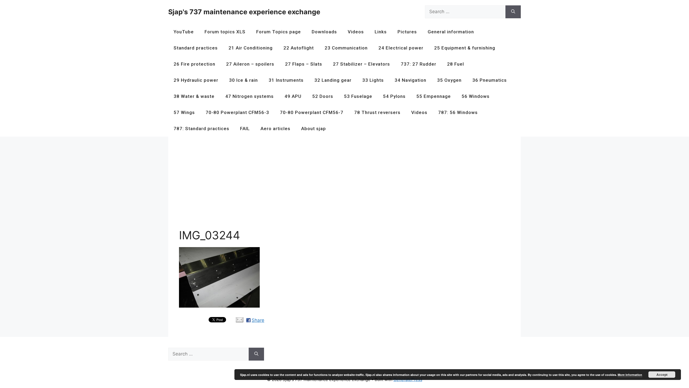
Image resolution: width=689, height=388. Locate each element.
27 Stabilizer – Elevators (361, 64)
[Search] (513, 11)
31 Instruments (286, 80)
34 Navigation (410, 80)
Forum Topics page (278, 31)
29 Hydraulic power (196, 80)
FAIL (245, 128)
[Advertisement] (340, 185)
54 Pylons (394, 96)
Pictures (407, 31)
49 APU (292, 96)
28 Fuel (455, 64)
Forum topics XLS (225, 31)
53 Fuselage (358, 96)
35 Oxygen (449, 80)
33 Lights (373, 80)
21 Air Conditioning (251, 48)
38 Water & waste (194, 96)
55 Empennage (433, 96)
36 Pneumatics (489, 80)
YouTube (184, 31)
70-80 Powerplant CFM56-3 (237, 112)
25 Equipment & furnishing (464, 48)
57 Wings (184, 112)
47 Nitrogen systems (249, 96)
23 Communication (346, 48)
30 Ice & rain (243, 80)
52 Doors (322, 96)
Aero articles (275, 128)
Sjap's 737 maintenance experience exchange (244, 12)
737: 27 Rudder (418, 64)
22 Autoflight (298, 48)
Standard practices (196, 48)
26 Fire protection (194, 64)
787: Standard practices (201, 128)
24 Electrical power (400, 48)
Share (258, 320)
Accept (661, 374)
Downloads (324, 31)
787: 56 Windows (458, 112)
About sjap (313, 128)
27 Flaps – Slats (303, 64)
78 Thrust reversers (377, 112)
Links (381, 31)
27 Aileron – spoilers (250, 64)
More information (630, 375)
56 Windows (476, 96)
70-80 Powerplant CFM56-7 (311, 112)
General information (451, 31)
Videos (356, 31)
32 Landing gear (332, 80)
